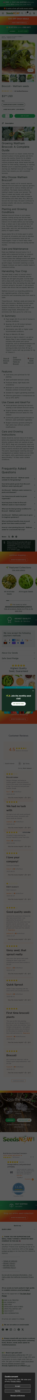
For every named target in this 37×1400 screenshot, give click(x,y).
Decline (17, 1391)
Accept (17, 1386)
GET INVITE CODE (18, 703)
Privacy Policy (16, 1381)
